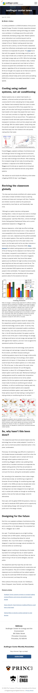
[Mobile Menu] (35, 3)
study (29, 51)
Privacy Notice (29, 690)
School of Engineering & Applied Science (19, 679)
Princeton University (19, 668)
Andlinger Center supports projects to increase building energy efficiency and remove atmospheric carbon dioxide (19, 597)
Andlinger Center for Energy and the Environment (12, 3)
